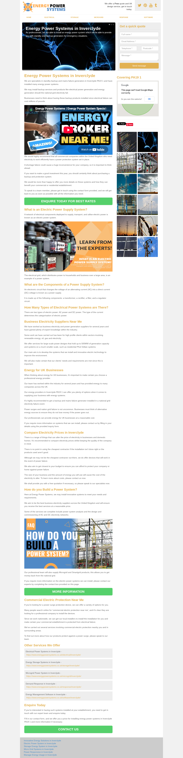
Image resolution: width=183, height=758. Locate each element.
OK (149, 99)
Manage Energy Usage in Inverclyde (40, 755)
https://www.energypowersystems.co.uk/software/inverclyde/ (53, 697)
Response (124, 17)
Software (148, 17)
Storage (74, 17)
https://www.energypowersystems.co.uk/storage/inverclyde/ (53, 665)
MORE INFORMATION (68, 591)
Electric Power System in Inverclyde (40, 743)
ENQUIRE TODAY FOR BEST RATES (68, 201)
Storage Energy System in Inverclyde (40, 746)
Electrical (49, 17)
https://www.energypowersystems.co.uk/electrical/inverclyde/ (53, 655)
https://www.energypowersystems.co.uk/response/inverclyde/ (53, 687)
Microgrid (98, 17)
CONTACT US (68, 729)
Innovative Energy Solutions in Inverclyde (42, 740)
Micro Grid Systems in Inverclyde (39, 749)
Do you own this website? (131, 99)
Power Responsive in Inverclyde (38, 752)
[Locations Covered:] (23, 2)
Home (28, 17)
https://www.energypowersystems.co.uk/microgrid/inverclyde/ (53, 676)
